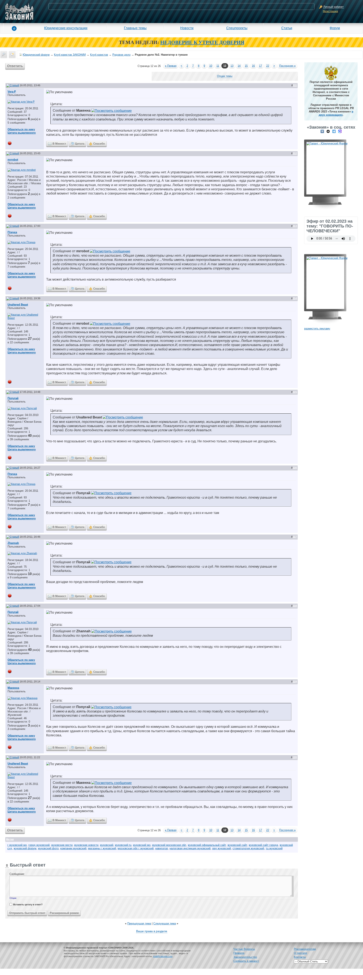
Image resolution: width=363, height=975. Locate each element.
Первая (170, 65)
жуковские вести (61, 845)
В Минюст (59, 143)
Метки (10, 839)
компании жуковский (73, 848)
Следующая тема (164, 923)
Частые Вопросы (244, 949)
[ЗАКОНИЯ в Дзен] (328, 131)
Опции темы (224, 76)
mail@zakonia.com (162, 956)
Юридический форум (36, 54)
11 (217, 65)
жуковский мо (141, 845)
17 (260, 65)
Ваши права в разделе (151, 931)
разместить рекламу (317, 328)
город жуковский (39, 845)
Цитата (79, 143)
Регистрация (330, 11)
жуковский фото (48, 848)
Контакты (300, 957)
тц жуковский (274, 848)
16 (253, 65)
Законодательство (245, 957)
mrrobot (13, 159)
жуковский (106, 845)
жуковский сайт (237, 845)
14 (239, 65)
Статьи (286, 28)
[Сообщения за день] (12, 54)
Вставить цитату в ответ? (28, 904)
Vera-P (12, 91)
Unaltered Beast (18, 304)
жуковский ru (123, 845)
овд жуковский (221, 848)
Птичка (12, 232)
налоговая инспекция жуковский (190, 848)
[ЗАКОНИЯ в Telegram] (334, 131)
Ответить (15, 66)
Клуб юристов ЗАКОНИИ (70, 54)
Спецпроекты (236, 28)
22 (267, 65)
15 (246, 65)
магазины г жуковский (102, 848)
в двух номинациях (336, 113)
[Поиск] (3, 54)
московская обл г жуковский (136, 848)
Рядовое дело (121, 54)
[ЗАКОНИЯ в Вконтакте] (322, 131)
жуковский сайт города (263, 845)
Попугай (13, 398)
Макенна (13, 687)
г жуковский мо (17, 845)
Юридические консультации (65, 28)
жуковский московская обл (169, 845)
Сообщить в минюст (246, 961)
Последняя (287, 65)
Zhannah (13, 543)
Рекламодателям (305, 949)
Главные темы (135, 28)
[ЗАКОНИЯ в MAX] (340, 131)
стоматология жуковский (248, 848)
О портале (300, 953)
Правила (238, 953)
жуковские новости (86, 845)
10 (210, 65)
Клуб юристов (99, 54)
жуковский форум (25, 848)
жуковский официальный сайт (207, 845)
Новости (186, 28)
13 (231, 65)
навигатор (161, 848)
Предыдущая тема (139, 923)
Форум (335, 28)
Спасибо (99, 143)
